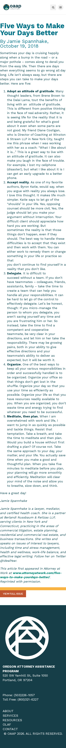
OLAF (7, 724)
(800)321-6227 (28, 699)
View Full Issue (13, 594)
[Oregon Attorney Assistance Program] (12, 7)
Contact (10, 729)
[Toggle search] (53, 7)
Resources (12, 720)
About (8, 711)
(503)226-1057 (24, 695)
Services (10, 715)
